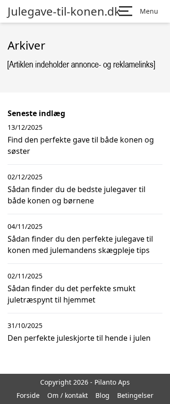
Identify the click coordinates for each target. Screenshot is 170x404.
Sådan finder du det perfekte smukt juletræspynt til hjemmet (72, 294)
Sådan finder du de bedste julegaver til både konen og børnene (76, 195)
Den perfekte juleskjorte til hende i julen (79, 338)
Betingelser (135, 395)
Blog (102, 395)
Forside (28, 395)
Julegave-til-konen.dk (64, 11)
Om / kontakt (67, 395)
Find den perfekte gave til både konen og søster (81, 145)
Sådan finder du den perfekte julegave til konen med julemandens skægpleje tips (80, 244)
